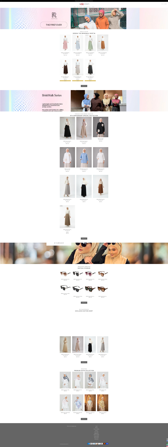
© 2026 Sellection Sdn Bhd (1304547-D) (64, 444)
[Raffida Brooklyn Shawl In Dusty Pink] (77, 380)
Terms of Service (96, 437)
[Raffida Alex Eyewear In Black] (65, 287)
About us (96, 427)
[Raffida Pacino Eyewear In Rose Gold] (90, 273)
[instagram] (167, 446)
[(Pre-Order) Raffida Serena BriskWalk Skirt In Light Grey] (77, 67)
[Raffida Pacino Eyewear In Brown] (65, 273)
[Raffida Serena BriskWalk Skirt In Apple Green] (90, 42)
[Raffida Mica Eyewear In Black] (77, 289)
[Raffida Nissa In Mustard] (102, 402)
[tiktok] (167, 444)
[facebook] (167, 441)
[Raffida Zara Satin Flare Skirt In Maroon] (65, 320)
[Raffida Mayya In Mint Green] (90, 402)
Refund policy (96, 439)
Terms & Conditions (96, 429)
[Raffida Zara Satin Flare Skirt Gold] (65, 344)
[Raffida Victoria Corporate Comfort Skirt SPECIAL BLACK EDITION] (67, 128)
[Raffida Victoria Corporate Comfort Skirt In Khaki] (84, 128)
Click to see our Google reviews (71, 426)
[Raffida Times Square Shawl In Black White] (90, 380)
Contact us (96, 430)
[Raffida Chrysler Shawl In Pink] (65, 402)
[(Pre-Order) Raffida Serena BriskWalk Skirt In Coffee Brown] (65, 67)
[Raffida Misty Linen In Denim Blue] (84, 157)
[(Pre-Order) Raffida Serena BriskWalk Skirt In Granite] (90, 67)
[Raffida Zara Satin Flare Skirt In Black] (77, 320)
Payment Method (96, 436)
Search (96, 426)
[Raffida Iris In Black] (100, 127)
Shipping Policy (96, 433)
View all (84, 86)
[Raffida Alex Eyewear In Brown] (102, 273)
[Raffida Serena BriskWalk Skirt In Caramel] (102, 42)
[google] (167, 442)
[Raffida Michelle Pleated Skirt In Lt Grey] (67, 186)
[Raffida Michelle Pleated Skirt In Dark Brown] (100, 186)
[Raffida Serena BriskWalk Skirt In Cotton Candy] (65, 42)
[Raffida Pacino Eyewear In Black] (77, 273)
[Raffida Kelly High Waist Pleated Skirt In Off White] (102, 320)
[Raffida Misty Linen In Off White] (100, 157)
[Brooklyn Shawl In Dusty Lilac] (77, 402)
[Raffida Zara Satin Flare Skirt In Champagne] (90, 320)
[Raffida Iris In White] (67, 157)
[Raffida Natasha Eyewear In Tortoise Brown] (102, 289)
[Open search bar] (162, 3)
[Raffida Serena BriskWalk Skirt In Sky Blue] (77, 42)
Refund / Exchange (96, 434)
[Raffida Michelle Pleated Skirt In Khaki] (67, 216)
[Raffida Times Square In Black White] (65, 380)
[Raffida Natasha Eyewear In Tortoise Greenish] (90, 289)
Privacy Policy (96, 432)
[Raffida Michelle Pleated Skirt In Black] (84, 186)
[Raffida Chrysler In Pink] (102, 380)
